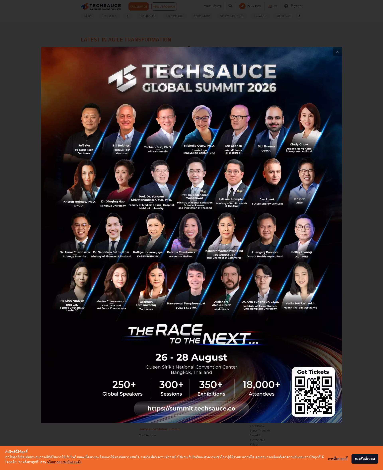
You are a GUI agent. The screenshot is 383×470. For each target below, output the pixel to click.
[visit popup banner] (191, 235)
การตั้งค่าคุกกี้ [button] (337, 459)
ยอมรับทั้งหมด (365, 459)
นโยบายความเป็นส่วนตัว (64, 462)
